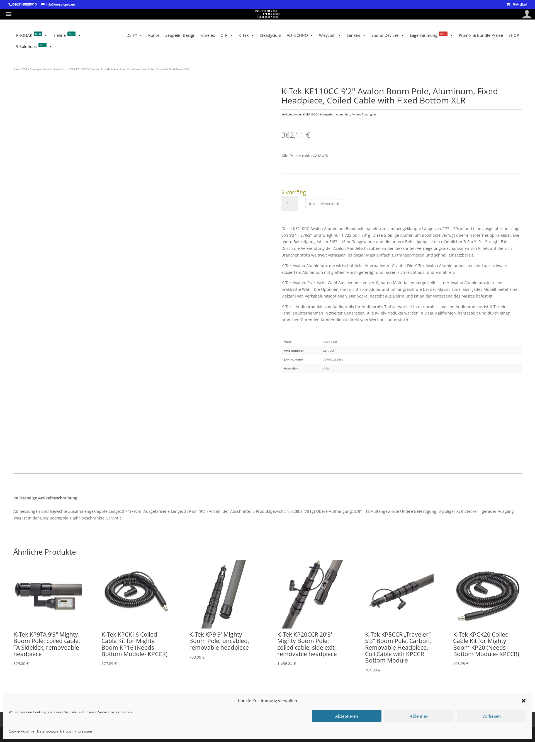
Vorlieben (491, 716)
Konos (154, 35)
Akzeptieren (346, 716)
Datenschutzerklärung (54, 731)
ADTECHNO (297, 35)
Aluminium (60, 69)
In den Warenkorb (324, 203)
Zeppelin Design (180, 35)
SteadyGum (270, 35)
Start (16, 69)
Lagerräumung (428, 35)
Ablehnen (419, 716)
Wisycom (327, 35)
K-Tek (244, 35)
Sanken (353, 35)
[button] (523, 701)
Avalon (48, 69)
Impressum (83, 731)
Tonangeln (36, 69)
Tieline (63, 35)
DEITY (132, 35)
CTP (223, 35)
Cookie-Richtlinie (21, 731)
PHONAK (28, 35)
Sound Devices (385, 35)
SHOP (514, 35)
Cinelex (208, 35)
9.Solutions (30, 46)
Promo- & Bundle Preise (481, 35)
